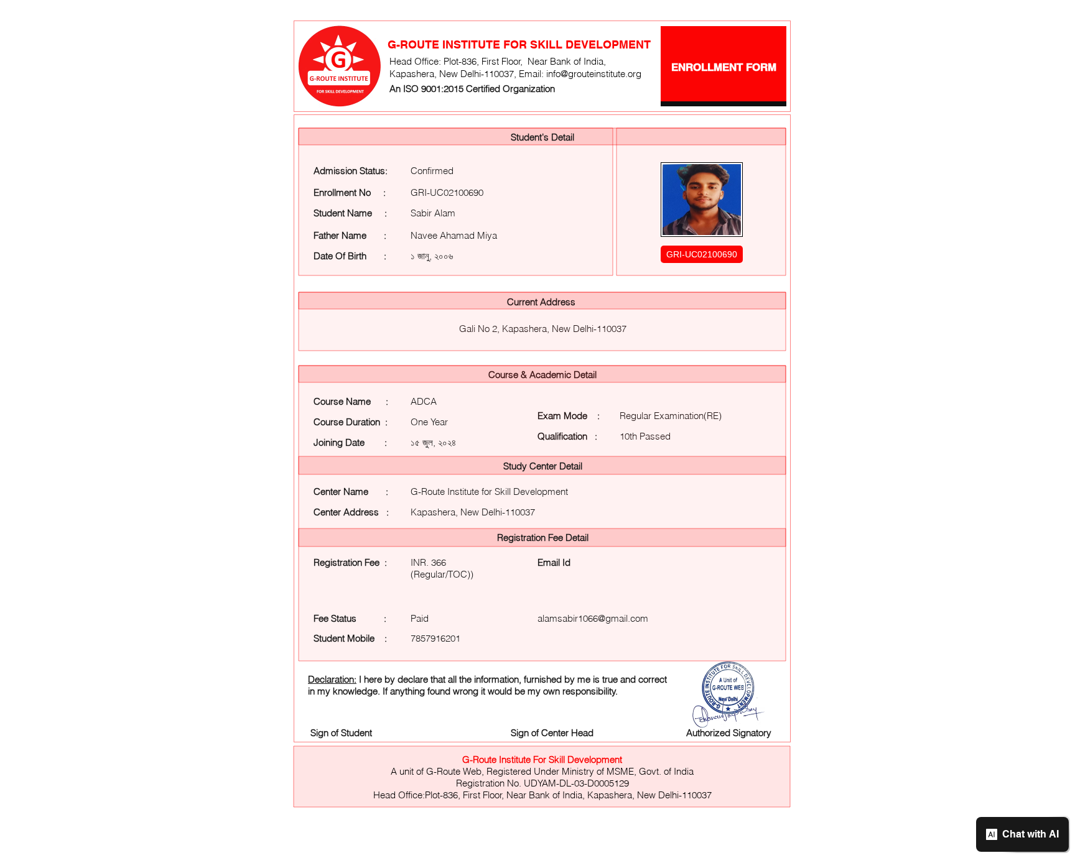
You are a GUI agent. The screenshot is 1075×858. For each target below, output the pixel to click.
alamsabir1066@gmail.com (593, 618)
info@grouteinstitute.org (593, 74)
